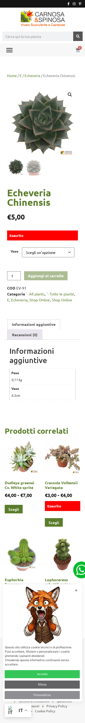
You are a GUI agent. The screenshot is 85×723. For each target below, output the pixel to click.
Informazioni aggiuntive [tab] (33, 324)
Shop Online (39, 299)
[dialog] (42, 642)
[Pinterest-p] (80, 3)
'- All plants (35, 293)
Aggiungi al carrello (46, 275)
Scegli (13, 509)
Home (12, 75)
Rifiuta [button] (42, 684)
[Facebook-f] (68, 3)
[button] (9, 50)
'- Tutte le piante (60, 293)
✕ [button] (76, 590)
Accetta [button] (42, 674)
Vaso (14, 251)
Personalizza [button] (42, 695)
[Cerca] (78, 36)
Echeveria (32, 75)
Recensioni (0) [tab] (25, 334)
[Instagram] (74, 3)
